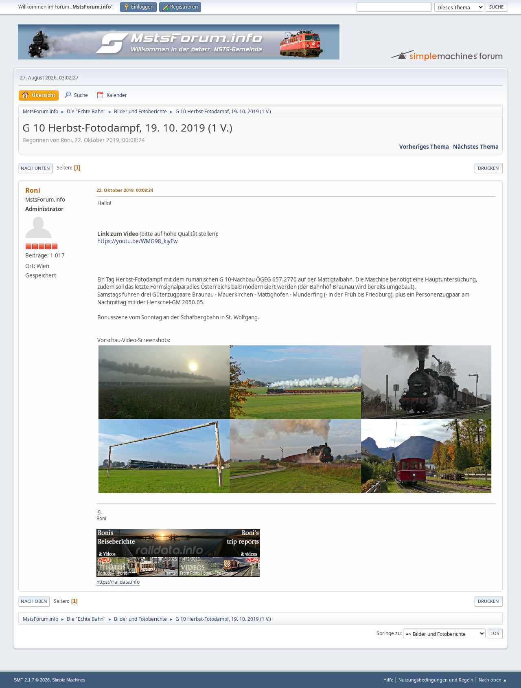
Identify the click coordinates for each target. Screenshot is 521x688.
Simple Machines (68, 679)
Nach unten (35, 168)
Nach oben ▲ (493, 680)
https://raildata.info (118, 581)
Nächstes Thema (476, 146)
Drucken (488, 168)
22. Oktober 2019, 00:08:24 (124, 190)
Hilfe (388, 680)
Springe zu (389, 633)
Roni (32, 190)
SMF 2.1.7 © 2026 (32, 679)
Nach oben (34, 601)
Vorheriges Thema (424, 146)
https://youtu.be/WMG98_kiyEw (137, 241)
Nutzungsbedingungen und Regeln (435, 680)
